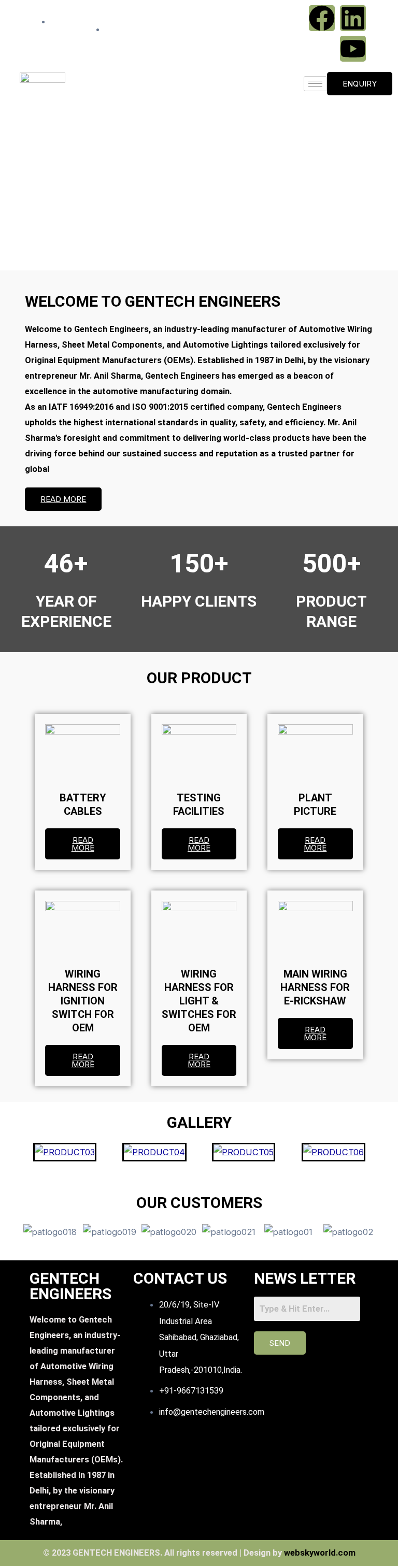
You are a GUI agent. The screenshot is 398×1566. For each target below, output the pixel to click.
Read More (63, 499)
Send (279, 1343)
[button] (199, 245)
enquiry (360, 84)
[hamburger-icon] (315, 83)
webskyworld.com (320, 1553)
